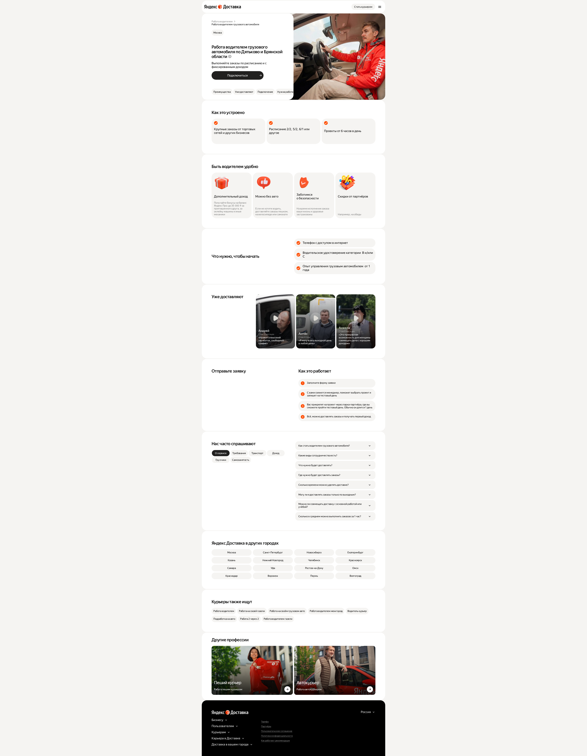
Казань (231, 560)
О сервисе (221, 453)
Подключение (265, 91)
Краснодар (231, 575)
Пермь (314, 575)
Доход (275, 453)
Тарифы (265, 721)
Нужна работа (285, 91)
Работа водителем (222, 21)
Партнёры (266, 726)
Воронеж (273, 575)
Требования (239, 453)
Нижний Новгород (272, 560)
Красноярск (355, 560)
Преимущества (222, 91)
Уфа (273, 568)
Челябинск (314, 560)
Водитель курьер (357, 611)
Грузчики (221, 459)
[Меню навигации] (380, 7)
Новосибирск (314, 552)
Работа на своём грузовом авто (287, 611)
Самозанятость (240, 459)
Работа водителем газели (278, 618)
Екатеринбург (355, 552)
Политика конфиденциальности (277, 736)
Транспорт (257, 453)
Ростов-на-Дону (314, 568)
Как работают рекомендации (275, 740)
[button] (335, 445)
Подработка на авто (224, 618)
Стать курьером (363, 6)
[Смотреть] (275, 321)
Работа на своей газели (252, 611)
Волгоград (355, 575)
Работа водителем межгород (326, 611)
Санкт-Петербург (273, 552)
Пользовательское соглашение (276, 731)
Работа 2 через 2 (249, 618)
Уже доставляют (244, 91)
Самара (231, 568)
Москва (217, 32)
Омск (355, 568)
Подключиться (237, 75)
